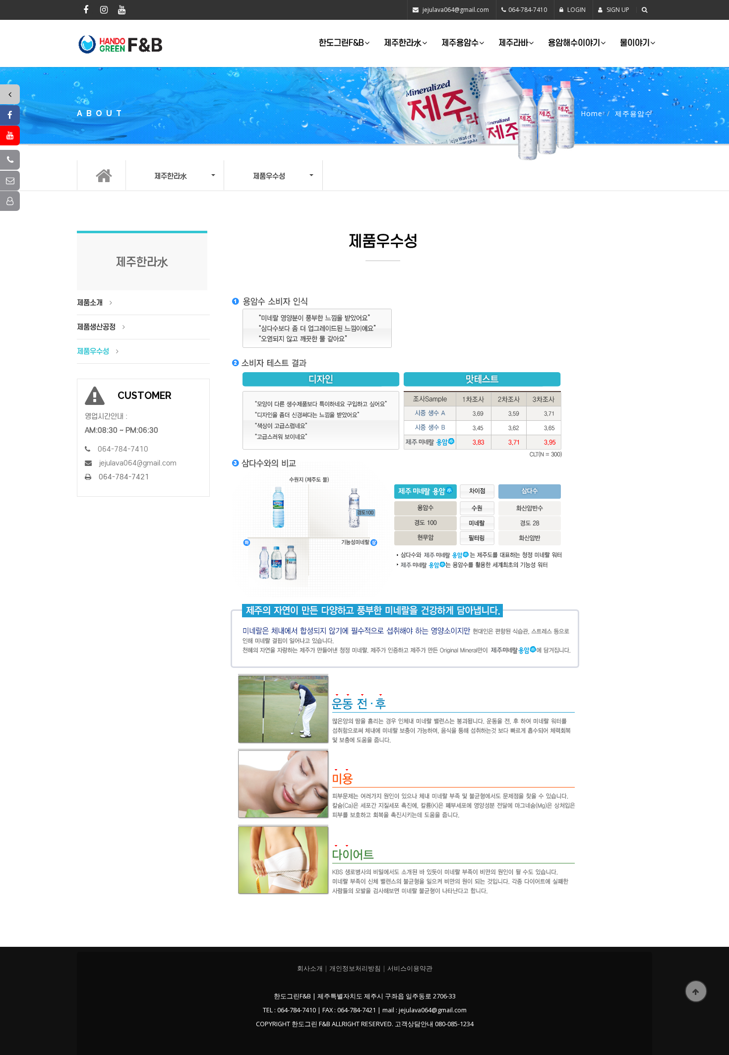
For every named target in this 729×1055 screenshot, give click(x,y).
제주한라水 (403, 43)
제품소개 (90, 302)
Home (592, 113)
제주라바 (513, 43)
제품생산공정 (96, 327)
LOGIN (576, 9)
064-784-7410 (527, 9)
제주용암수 (460, 43)
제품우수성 (93, 351)
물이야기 (635, 43)
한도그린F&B (341, 43)
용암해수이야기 (574, 43)
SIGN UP (617, 9)
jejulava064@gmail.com (456, 9)
